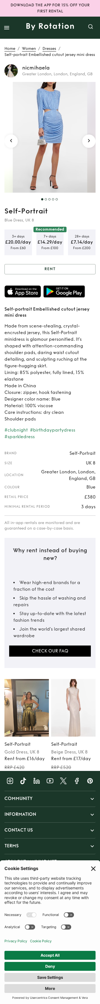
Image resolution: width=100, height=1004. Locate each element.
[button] (50, 799)
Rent (50, 269)
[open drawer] (6, 27)
